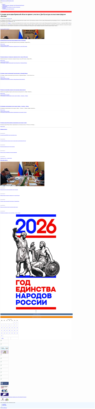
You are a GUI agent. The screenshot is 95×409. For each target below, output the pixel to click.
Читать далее (2, 60)
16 (17, 327)
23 (17, 330)
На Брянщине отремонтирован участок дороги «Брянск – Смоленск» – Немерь (14, 106)
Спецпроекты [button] (4, 6)
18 (4, 330)
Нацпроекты (4, 7)
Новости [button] (3, 4)
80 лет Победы (9, 7)
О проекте (4, 404)
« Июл (2, 338)
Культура (22, 5)
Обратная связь (7, 8)
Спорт (15, 5)
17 (1, 330)
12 (6, 327)
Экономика (11, 5)
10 (1, 327)
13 (9, 327)
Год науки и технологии (16, 7)
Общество (4, 5)
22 (14, 330)
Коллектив (12, 8)
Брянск (9, 23)
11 (4, 327)
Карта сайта (4, 405)
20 (9, 330)
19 (6, 330)
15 (14, 327)
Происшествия (18, 5)
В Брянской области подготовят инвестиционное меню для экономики (13, 40)
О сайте (3, 8)
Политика (7, 5)
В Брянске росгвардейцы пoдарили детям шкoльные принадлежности (13, 89)
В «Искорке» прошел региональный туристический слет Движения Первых (14, 73)
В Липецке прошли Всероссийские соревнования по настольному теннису (13, 122)
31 (1, 335)
